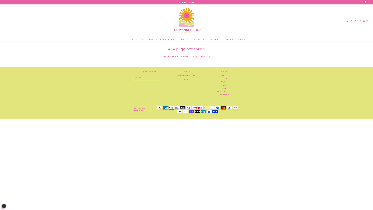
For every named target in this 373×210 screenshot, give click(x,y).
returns (223, 85)
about (223, 76)
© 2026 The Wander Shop (139, 108)
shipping (223, 82)
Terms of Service (223, 95)
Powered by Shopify (138, 110)
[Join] (164, 77)
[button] (4, 206)
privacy (223, 88)
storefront (223, 79)
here (194, 56)
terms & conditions (223, 91)
